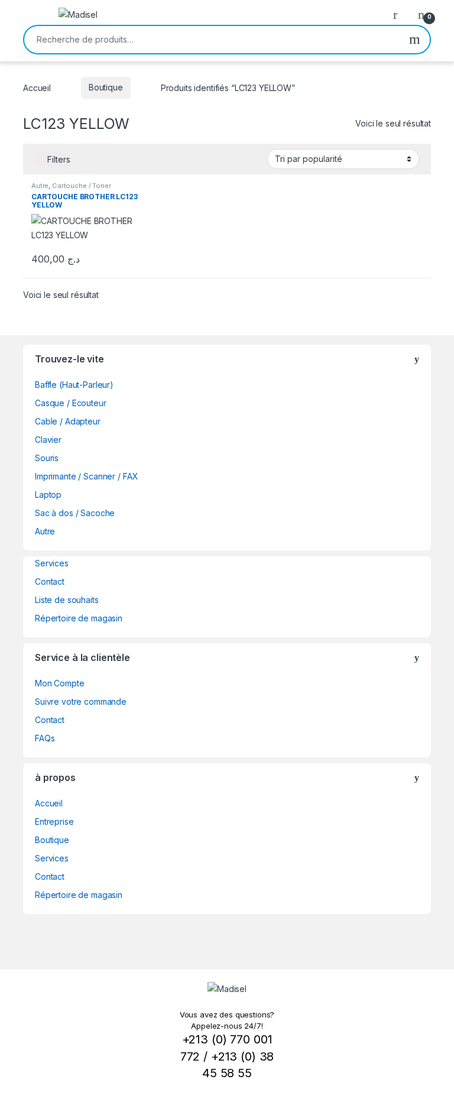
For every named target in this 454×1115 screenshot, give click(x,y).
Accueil (37, 87)
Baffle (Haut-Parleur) (74, 385)
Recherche (415, 39)
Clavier (48, 440)
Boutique (106, 87)
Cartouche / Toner (81, 185)
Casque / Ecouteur (70, 403)
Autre (39, 185)
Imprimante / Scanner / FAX (86, 476)
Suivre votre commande (81, 701)
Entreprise (54, 821)
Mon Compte (60, 683)
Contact (49, 581)
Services (52, 563)
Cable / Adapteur (67, 421)
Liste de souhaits (67, 600)
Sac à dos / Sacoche (75, 513)
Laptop (48, 495)
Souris (47, 458)
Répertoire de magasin (78, 618)
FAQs (44, 738)
